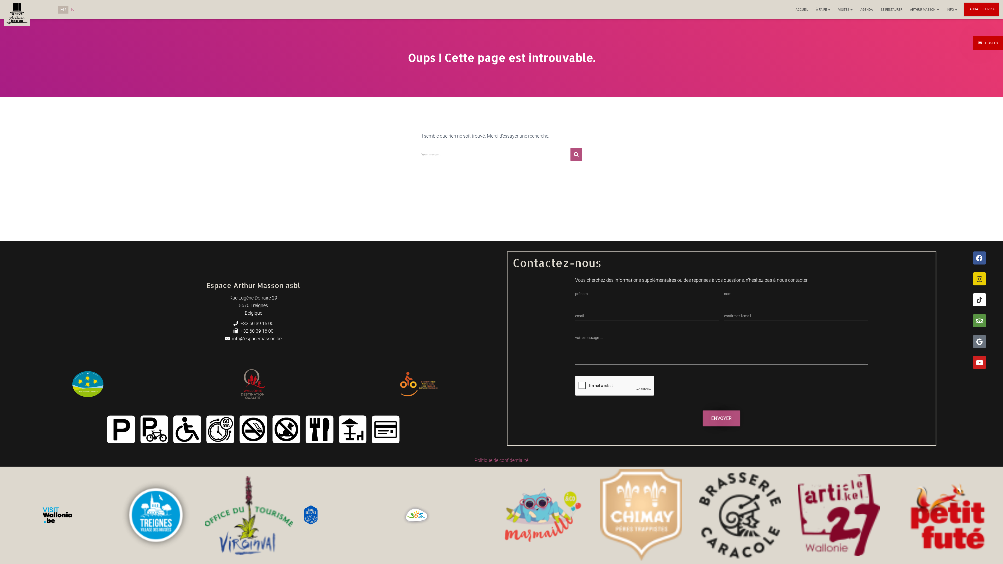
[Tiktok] (979, 299)
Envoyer (721, 418)
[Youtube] (979, 362)
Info (951, 9)
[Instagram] (979, 278)
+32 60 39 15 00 (256, 323)
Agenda (866, 9)
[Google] (979, 341)
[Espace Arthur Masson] (17, 9)
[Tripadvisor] (979, 320)
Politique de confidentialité (501, 460)
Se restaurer (891, 9)
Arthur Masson (923, 9)
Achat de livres (982, 9)
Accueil (802, 9)
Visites (844, 9)
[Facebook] (979, 258)
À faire (822, 9)
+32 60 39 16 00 (256, 331)
